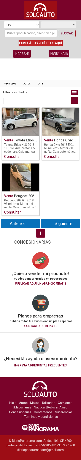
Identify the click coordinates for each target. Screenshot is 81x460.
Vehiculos (10, 84)
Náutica (39, 407)
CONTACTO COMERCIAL (40, 326)
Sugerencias (64, 412)
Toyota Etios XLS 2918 (27, 140)
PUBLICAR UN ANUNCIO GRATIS (40, 283)
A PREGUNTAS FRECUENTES (40, 365)
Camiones (65, 403)
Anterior (17, 223)
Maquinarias (22, 407)
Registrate (59, 53)
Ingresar (22, 53)
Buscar (67, 33)
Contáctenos (43, 412)
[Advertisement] (40, 70)
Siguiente (63, 223)
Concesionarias (20, 412)
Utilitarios (48, 403)
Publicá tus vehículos (40, 43)
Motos (35, 403)
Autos (27, 84)
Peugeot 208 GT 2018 (26, 196)
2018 (40, 84)
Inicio (12, 403)
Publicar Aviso (57, 407)
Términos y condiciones (41, 417)
